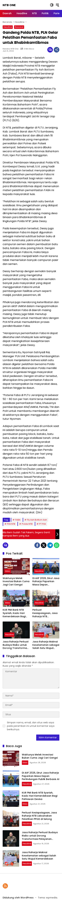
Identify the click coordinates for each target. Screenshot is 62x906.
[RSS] (5, 886)
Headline (7, 27)
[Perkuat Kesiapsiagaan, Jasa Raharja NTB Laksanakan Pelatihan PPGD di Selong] (46, 598)
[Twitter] (43, 545)
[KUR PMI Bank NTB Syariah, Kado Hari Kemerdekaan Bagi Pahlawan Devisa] (16, 598)
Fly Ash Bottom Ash (37, 519)
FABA (18, 519)
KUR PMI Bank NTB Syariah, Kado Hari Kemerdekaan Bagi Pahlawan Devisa (14, 613)
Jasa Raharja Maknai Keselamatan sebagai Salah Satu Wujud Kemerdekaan (45, 645)
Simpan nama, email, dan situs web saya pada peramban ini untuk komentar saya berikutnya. (30, 726)
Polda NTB (27, 523)
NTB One (9, 5)
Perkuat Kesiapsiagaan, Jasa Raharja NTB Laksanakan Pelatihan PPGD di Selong (45, 613)
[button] (52, 5)
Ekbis (7, 571)
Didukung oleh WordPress (18, 897)
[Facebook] (37, 545)
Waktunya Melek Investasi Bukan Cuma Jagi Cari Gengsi (16, 581)
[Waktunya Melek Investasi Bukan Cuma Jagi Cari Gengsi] (16, 566)
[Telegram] (50, 545)
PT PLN (42, 523)
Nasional (19, 27)
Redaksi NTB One (10, 49)
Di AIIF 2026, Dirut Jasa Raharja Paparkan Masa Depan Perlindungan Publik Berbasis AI (45, 581)
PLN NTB (11, 523)
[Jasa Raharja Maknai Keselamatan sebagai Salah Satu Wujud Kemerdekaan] (46, 630)
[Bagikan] (56, 50)
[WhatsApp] (56, 545)
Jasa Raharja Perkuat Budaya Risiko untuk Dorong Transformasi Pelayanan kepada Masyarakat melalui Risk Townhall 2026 (16, 645)
